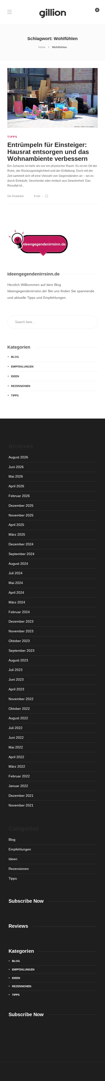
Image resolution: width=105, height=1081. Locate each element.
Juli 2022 (15, 728)
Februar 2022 (19, 776)
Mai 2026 (16, 476)
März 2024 (17, 602)
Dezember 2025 (21, 505)
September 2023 (21, 650)
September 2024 (21, 554)
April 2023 (16, 689)
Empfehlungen (22, 366)
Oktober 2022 (19, 709)
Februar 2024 (19, 612)
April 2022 (16, 757)
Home (41, 47)
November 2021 (21, 805)
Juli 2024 (15, 573)
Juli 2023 (15, 670)
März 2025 (17, 534)
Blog (15, 356)
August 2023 (18, 660)
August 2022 (18, 718)
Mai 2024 (16, 583)
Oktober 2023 (19, 641)
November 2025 (21, 515)
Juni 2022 (16, 737)
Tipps (12, 136)
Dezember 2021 (21, 796)
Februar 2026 (19, 496)
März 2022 (17, 766)
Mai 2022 (16, 747)
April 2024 (16, 592)
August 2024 (18, 564)
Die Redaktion (15, 196)
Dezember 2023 (21, 621)
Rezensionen (20, 386)
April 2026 (16, 486)
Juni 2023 (16, 679)
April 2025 (16, 525)
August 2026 (18, 457)
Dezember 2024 (21, 544)
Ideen (15, 376)
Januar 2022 (18, 786)
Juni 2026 (16, 467)
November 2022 (21, 699)
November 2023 (21, 631)
